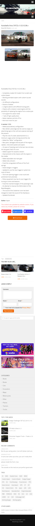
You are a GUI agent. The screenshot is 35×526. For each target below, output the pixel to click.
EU (7, 482)
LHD (29, 488)
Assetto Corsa (13, 476)
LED (25, 488)
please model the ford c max (10, 462)
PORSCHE (9, 494)
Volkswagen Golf (20, 497)
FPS (30, 482)
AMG (6, 476)
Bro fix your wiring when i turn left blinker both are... (17, 451)
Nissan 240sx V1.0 (6, 274)
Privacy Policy (26, 307)
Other (4, 399)
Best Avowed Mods (21, 510)
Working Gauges (6, 500)
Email (20, 301)
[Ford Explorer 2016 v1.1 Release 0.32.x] (26, 268)
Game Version (6, 485)
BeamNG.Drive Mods (15, 520)
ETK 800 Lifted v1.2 (15, 428)
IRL (16, 488)
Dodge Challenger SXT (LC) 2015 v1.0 (20, 421)
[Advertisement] (17, 75)
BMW (25, 476)
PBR (3, 494)
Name (5, 301)
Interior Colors (9, 488)
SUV (23, 494)
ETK (3, 482)
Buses (5, 382)
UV (8, 497)
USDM (4, 497)
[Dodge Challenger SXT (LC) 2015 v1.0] (4, 423)
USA (31, 494)
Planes (5, 403)
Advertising (15, 521)
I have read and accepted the (18, 307)
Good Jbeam (15, 485)
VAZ (12, 497)
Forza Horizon (23, 482)
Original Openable (26, 491)
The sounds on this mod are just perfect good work (16, 467)
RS (19, 494)
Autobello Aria (8, 258)
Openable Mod (15, 491)
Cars (2, 21)
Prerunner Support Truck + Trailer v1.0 (21, 436)
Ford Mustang (13, 482)
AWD (20, 476)
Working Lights (17, 500)
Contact (21, 521)
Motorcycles (7, 396)
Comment (6, 289)
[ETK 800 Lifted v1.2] (4, 430)
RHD (15, 494)
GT (25, 485)
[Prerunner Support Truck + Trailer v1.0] (4, 438)
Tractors (5, 406)
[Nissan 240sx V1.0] (9, 268)
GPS (21, 485)
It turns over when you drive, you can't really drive (16, 456)
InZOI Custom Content (8, 510)
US (27, 494)
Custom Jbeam (6, 479)
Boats (5, 379)
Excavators (6, 389)
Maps (4, 392)
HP (28, 485)
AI (2, 476)
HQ (3, 488)
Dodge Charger (26, 479)
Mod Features (6, 491)
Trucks (5, 409)
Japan (20, 488)
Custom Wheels (16, 479)
